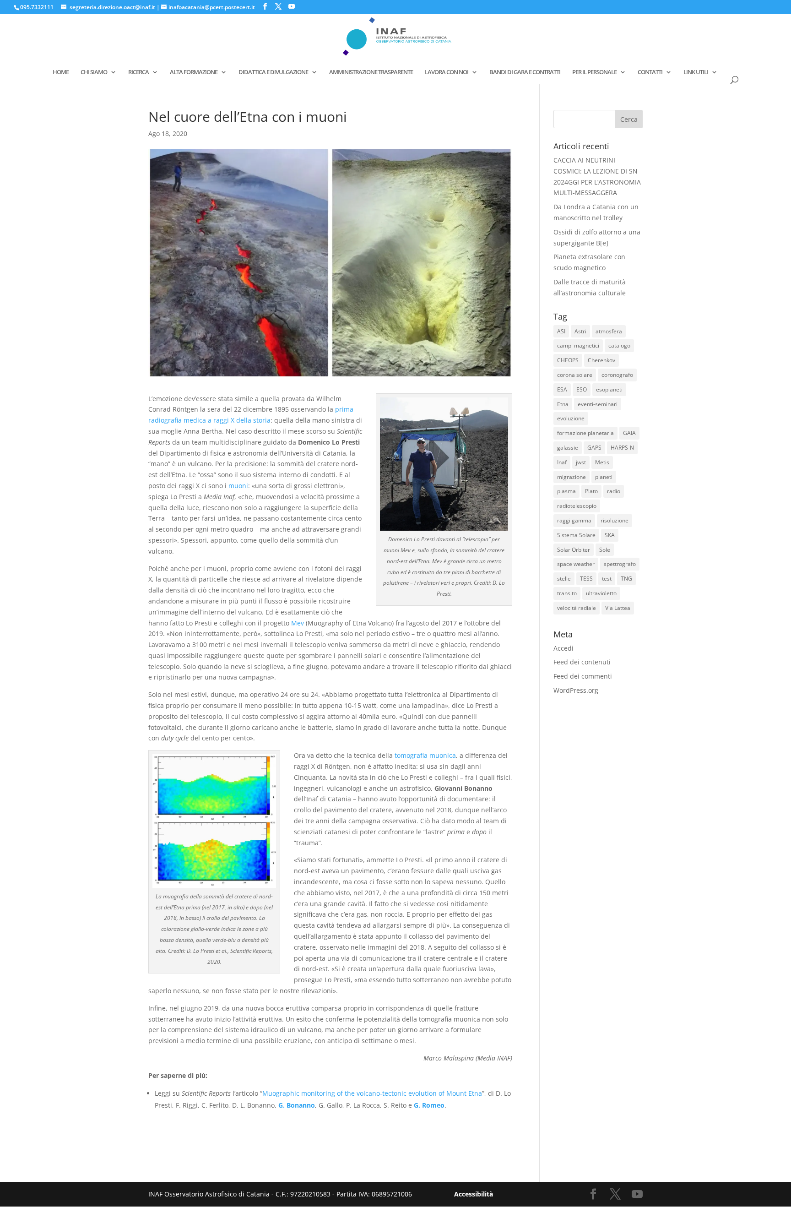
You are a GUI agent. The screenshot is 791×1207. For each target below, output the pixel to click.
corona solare (574, 375)
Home (61, 72)
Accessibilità (473, 1194)
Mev (297, 623)
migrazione (571, 477)
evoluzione (571, 418)
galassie (567, 447)
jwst (581, 462)
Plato (591, 491)
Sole (604, 550)
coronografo (617, 375)
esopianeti (609, 389)
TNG (626, 578)
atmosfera (609, 331)
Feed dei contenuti (582, 662)
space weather (576, 564)
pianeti (603, 477)
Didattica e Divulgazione (273, 72)
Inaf (562, 462)
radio (613, 491)
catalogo (619, 345)
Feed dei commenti (582, 676)
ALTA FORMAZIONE (193, 72)
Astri (580, 331)
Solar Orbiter (573, 550)
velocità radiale (576, 608)
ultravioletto (601, 593)
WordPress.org (575, 690)
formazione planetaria (585, 433)
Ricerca (138, 72)
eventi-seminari (598, 404)
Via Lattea (617, 608)
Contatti (650, 72)
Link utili (695, 72)
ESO (581, 389)
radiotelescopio (576, 506)
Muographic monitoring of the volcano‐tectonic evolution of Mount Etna (372, 1093)
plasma (566, 491)
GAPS (594, 447)
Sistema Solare (576, 535)
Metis (602, 462)
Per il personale (594, 72)
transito (567, 593)
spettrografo (620, 564)
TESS (586, 578)
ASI (561, 331)
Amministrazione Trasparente (371, 72)
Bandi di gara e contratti (524, 72)
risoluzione (614, 520)
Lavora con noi (446, 72)
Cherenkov (601, 360)
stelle (564, 578)
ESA (562, 389)
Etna (563, 404)
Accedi (563, 648)
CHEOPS (568, 360)
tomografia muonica (425, 755)
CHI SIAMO (94, 72)
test (607, 578)
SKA (610, 535)
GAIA (629, 433)
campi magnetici (578, 345)
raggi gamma (574, 520)
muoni (238, 485)
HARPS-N (622, 447)
